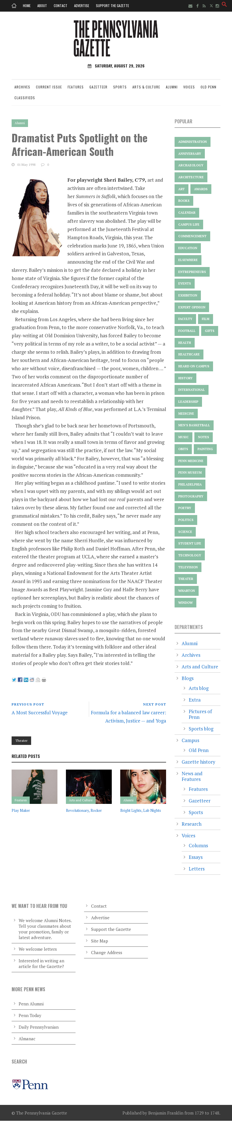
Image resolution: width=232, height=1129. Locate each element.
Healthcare (189, 354)
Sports (120, 86)
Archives (22, 86)
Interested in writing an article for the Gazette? (41, 963)
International (191, 390)
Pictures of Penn (200, 714)
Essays (196, 857)
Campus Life (188, 224)
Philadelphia (190, 484)
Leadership (188, 402)
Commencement (192, 236)
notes (203, 437)
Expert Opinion (191, 307)
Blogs (188, 678)
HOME (27, 5)
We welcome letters (38, 949)
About (42, 5)
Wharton (186, 591)
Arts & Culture (146, 86)
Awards (201, 189)
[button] (224, 5)
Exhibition (187, 295)
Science (185, 532)
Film (205, 319)
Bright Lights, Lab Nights (140, 810)
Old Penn (208, 86)
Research (191, 824)
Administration (192, 142)
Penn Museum (190, 473)
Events (184, 283)
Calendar (187, 213)
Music (183, 437)
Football (187, 331)
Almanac (27, 1038)
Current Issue (49, 86)
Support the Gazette (112, 5)
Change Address (106, 952)
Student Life (189, 543)
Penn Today (30, 1015)
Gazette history (198, 762)
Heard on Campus (193, 366)
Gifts (209, 331)
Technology (189, 555)
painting (205, 449)
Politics (186, 520)
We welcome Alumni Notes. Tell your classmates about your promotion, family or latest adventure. (45, 929)
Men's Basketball (194, 425)
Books (184, 201)
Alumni (172, 86)
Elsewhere (188, 260)
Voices (189, 86)
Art (181, 189)
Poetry (184, 508)
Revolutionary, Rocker (84, 810)
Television (188, 567)
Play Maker (21, 810)
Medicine (186, 414)
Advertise (81, 5)
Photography (190, 496)
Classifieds (24, 97)
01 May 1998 (26, 164)
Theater (21, 740)
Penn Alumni (31, 1004)
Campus (190, 740)
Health (184, 343)
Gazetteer (98, 86)
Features (76, 86)
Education (187, 248)
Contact (60, 5)
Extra (195, 699)
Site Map (99, 941)
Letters (197, 868)
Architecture (191, 177)
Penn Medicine (190, 461)
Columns (198, 845)
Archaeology (190, 165)
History (185, 378)
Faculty (185, 319)
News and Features (192, 776)
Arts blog (199, 688)
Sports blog (201, 728)
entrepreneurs (192, 272)
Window (185, 603)
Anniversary (189, 154)
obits (183, 449)
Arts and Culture (81, 800)
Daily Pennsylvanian (39, 1027)
